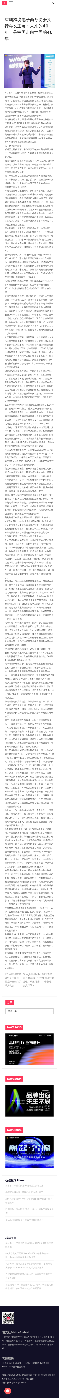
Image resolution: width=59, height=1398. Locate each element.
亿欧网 (36, 1362)
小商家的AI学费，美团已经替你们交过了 (24, 1192)
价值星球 (6, 1362)
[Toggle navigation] (11, 3)
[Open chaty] (7, 1391)
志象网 (44, 1362)
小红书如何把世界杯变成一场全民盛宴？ (24, 1219)
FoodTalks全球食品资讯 (13, 1366)
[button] (53, 2)
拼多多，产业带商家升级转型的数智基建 (24, 1185)
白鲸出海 (17, 1362)
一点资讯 (27, 1362)
